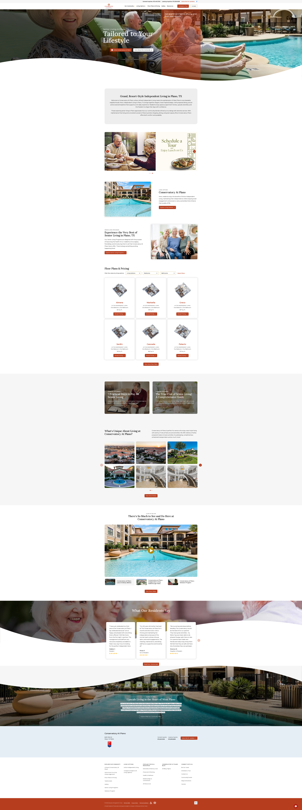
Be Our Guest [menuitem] (185, 767)
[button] (107, 151)
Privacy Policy (135, 802)
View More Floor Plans (151, 364)
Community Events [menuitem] (186, 777)
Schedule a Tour (183, 6)
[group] (151, 151)
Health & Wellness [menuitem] (148, 775)
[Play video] (151, 550)
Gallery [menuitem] (107, 784)
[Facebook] (195, 802)
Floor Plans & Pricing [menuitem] (111, 777)
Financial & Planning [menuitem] (149, 772)
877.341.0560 (127, 802)
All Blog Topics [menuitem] (166, 768)
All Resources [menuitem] (147, 784)
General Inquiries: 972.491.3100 (151, 1)
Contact (194, 6)
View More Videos (151, 591)
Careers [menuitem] (183, 784)
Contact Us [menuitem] (184, 774)
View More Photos (151, 495)
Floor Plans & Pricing (154, 6)
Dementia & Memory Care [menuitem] (150, 768)
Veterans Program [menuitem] (110, 791)
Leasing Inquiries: (171, 1)
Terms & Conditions (144, 802)
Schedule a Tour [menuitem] (186, 770)
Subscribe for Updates (188, 1)
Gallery (163, 6)
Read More (112, 409)
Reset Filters (181, 273)
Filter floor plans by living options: (114, 273)
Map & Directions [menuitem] (186, 780)
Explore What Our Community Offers (151, 716)
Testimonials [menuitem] (108, 781)
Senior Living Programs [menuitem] (111, 787)
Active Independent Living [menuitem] (131, 767)
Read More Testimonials (151, 664)
